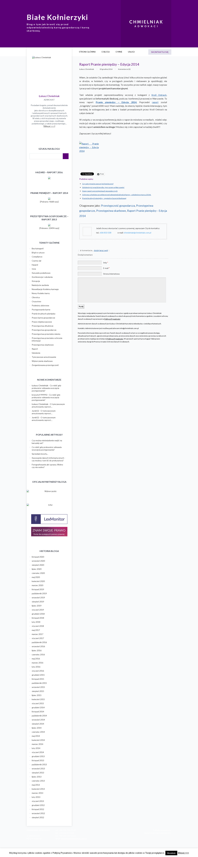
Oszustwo (36, 301)
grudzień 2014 (38, 707)
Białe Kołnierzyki (57, 17)
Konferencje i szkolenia (42, 277)
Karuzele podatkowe (41, 273)
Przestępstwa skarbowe (111, 210)
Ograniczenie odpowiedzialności (157, 833)
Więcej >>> (183, 853)
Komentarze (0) (124, 69)
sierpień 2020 (38, 565)
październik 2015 (39, 683)
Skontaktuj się (159, 52)
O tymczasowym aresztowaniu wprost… (48, 405)
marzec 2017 (37, 634)
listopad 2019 (38, 589)
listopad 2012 (38, 809)
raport (155, 102)
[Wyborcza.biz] (49, 491)
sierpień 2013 (38, 772)
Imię (105, 262)
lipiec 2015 (36, 695)
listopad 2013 (38, 760)
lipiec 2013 (36, 776)
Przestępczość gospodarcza (118, 205)
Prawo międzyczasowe (42, 322)
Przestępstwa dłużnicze (42, 326)
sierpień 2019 (38, 601)
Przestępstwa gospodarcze (44, 330)
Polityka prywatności (162, 830)
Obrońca (36, 297)
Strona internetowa (111, 274)
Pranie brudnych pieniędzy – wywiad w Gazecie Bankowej (104, 198)
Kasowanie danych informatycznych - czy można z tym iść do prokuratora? (48, 459)
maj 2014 (36, 736)
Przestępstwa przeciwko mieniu (46, 334)
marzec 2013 (37, 793)
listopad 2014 (38, 711)
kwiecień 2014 (38, 740)
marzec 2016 (37, 662)
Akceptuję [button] (171, 853)
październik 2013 (39, 764)
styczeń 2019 (38, 609)
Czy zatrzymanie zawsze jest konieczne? (97, 184)
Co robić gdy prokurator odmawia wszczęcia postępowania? (46, 388)
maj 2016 (36, 658)
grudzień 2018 (38, 614)
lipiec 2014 (36, 728)
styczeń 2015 (38, 703)
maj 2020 (36, 577)
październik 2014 (39, 715)
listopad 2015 (38, 679)
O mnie (119, 52)
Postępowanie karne (41, 309)
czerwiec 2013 (38, 780)
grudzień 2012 (38, 805)
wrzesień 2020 (38, 561)
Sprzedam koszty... (40, 454)
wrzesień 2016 (38, 646)
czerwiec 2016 (38, 654)
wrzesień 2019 (38, 597)
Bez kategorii (37, 248)
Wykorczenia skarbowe (42, 361)
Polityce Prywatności (112, 319)
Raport (35, 349)
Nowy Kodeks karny (41, 293)
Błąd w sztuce (38, 252)
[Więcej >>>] (49, 126)
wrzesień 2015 (38, 687)
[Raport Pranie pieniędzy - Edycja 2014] (123, 154)
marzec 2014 (37, 744)
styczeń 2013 (38, 801)
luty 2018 (36, 622)
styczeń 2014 (38, 752)
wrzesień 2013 (38, 768)
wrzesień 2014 (38, 719)
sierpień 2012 (38, 817)
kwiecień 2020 (38, 581)
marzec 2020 (37, 585)
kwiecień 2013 (38, 789)
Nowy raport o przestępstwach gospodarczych (100, 191)
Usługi (131, 52)
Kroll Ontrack (159, 95)
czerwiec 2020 (38, 573)
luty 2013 (36, 797)
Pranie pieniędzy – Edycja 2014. (116, 102)
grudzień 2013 (38, 756)
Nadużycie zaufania (40, 285)
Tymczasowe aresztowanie (44, 357)
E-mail (106, 268)
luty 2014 (36, 748)
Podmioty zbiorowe (40, 305)
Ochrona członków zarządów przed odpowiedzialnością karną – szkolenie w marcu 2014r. (116, 195)
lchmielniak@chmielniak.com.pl (74, 838)
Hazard (35, 265)
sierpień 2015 (38, 691)
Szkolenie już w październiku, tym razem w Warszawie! (103, 187)
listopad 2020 (38, 557)
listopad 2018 (38, 618)
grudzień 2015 (38, 675)
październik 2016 (39, 642)
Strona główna (87, 52)
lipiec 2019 (36, 605)
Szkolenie (36, 353)
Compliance (37, 256)
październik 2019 (39, 593)
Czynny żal (36, 260)
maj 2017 (36, 630)
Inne (34, 269)
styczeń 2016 (38, 671)
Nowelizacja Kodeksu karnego (45, 289)
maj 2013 (36, 785)
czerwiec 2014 (38, 732)
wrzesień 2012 (38, 813)
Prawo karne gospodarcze (43, 317)
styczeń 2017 (38, 638)
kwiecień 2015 (38, 699)
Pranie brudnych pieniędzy (43, 313)
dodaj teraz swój (101, 250)
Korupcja (36, 281)
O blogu (105, 52)
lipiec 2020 (36, 569)
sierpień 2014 (38, 723)
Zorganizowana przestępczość (45, 365)
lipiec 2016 (36, 650)
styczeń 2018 (38, 626)
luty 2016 (36, 666)
